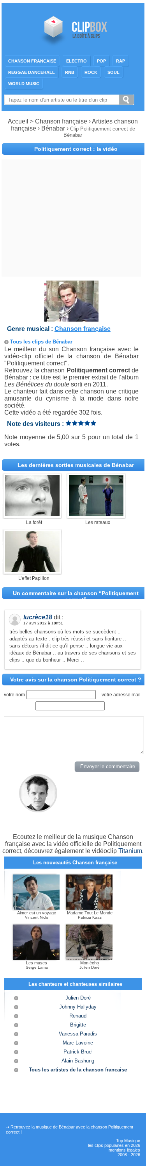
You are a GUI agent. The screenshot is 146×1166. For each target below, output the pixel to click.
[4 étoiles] (87, 423)
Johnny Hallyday (78, 1007)
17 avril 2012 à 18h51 (43, 623)
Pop (101, 61)
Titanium (130, 851)
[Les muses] (36, 958)
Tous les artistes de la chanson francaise (78, 1070)
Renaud (77, 1016)
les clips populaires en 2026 (114, 1145)
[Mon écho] (89, 958)
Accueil (18, 121)
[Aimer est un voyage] (36, 908)
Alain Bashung (78, 1061)
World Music (23, 83)
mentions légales (124, 1150)
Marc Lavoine (78, 1043)
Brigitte (78, 1025)
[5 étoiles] (93, 423)
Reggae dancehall (31, 72)
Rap (120, 61)
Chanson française (32, 61)
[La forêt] (32, 514)
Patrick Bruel (78, 1052)
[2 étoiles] (75, 423)
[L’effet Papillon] (32, 570)
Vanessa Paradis (78, 1034)
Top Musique (128, 1140)
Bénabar (54, 128)
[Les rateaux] (96, 514)
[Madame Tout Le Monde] (89, 908)
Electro (76, 61)
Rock (90, 72)
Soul (113, 72)
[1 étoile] (68, 423)
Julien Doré (78, 998)
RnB (69, 72)
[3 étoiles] (81, 423)
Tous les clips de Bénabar (41, 342)
